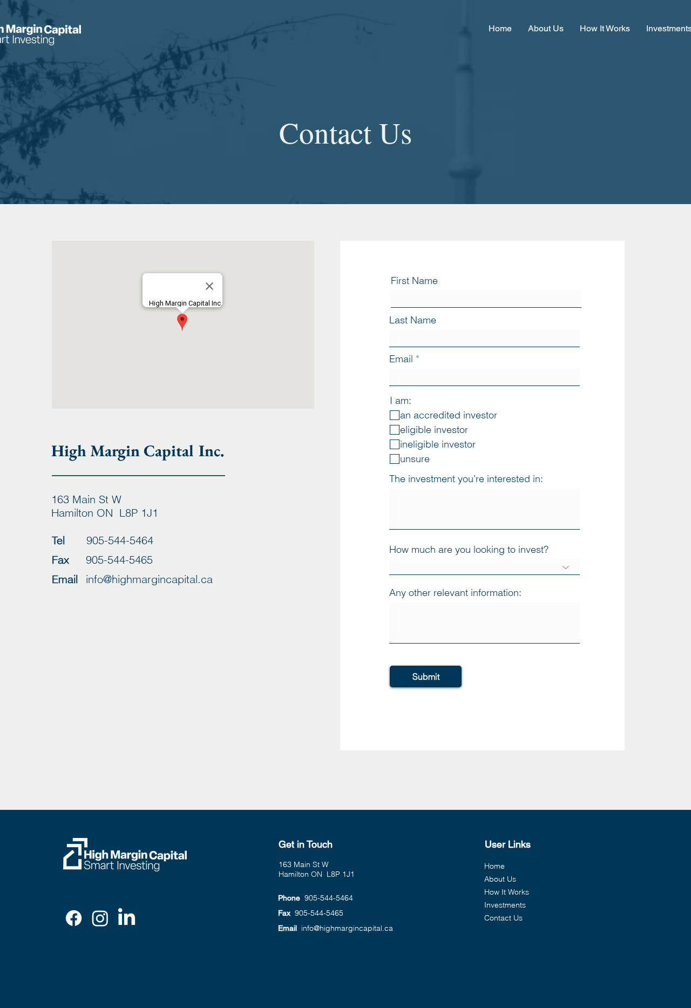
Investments (505, 905)
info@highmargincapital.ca (149, 579)
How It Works (506, 892)
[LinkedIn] (126, 918)
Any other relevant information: (455, 593)
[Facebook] (73, 918)
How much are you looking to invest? (468, 549)
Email (401, 359)
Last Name (412, 320)
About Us (500, 879)
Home (494, 866)
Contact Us (503, 918)
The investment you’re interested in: (466, 479)
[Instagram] (100, 918)
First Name (414, 281)
